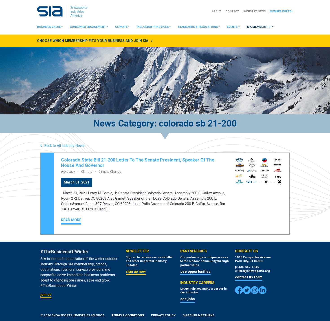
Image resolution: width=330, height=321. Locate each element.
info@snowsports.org (254, 271)
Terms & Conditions (128, 315)
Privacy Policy (163, 315)
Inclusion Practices (153, 26)
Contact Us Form (248, 277)
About (216, 11)
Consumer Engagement (88, 26)
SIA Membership (259, 26)
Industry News (254, 11)
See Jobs (187, 299)
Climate (121, 26)
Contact (232, 11)
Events (232, 26)
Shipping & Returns (198, 315)
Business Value (49, 26)
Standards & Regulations (198, 26)
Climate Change (110, 171)
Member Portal (281, 11)
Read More (71, 220)
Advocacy (68, 171)
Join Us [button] (45, 295)
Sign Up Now (136, 271)
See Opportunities (195, 271)
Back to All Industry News (64, 146)
